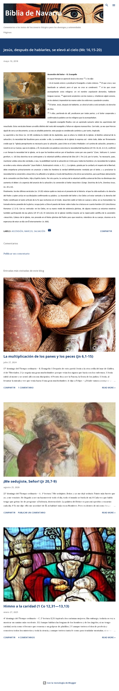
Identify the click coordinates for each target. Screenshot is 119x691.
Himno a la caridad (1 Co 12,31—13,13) (36, 606)
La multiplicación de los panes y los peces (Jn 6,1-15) (48, 356)
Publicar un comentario (16, 253)
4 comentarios (26, 637)
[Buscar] (107, 5)
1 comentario (26, 387)
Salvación (39, 231)
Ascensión (17, 231)
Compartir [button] (106, 231)
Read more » (109, 387)
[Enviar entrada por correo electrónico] (49, 231)
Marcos (28, 231)
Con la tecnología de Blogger (61, 682)
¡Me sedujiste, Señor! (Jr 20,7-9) (30, 481)
